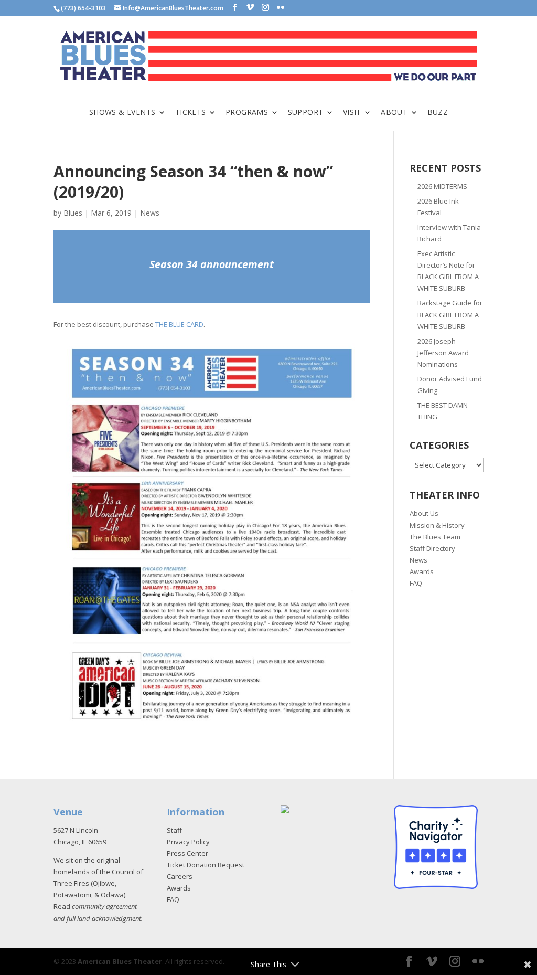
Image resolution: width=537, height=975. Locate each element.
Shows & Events (122, 113)
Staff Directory (432, 548)
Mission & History (437, 525)
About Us (424, 513)
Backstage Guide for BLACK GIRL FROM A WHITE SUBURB (449, 314)
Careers (179, 876)
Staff (174, 830)
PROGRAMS (246, 113)
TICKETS (190, 113)
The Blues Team (435, 537)
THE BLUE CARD (179, 324)
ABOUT (394, 113)
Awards (422, 571)
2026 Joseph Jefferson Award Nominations (443, 352)
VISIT (352, 113)
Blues (72, 213)
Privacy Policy (188, 841)
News (149, 213)
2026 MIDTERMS (442, 186)
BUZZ (437, 113)
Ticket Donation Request (205, 865)
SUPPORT (306, 113)
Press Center (187, 853)
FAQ (416, 583)
